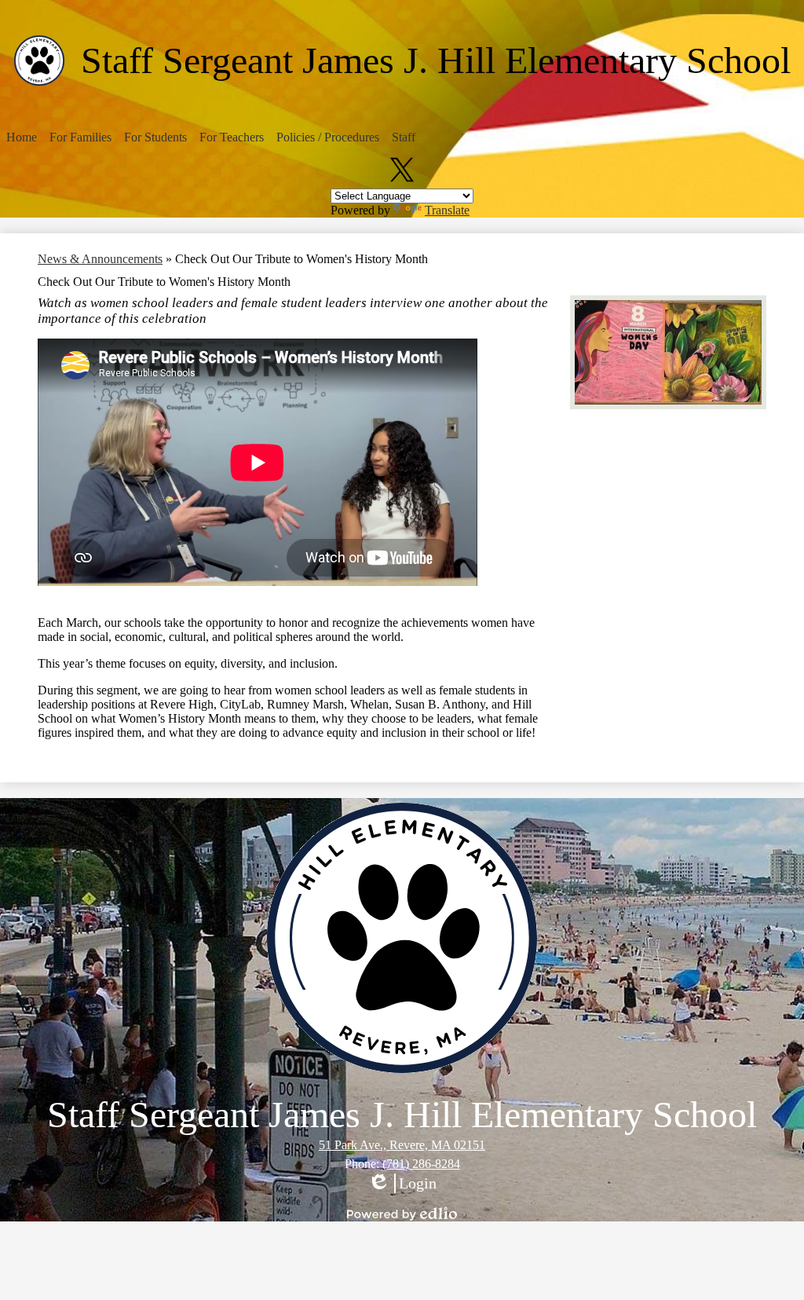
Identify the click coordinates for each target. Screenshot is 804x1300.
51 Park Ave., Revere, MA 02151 (402, 1145)
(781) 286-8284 (421, 1163)
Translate (447, 210)
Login (402, 1183)
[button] (21, 137)
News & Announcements (100, 258)
